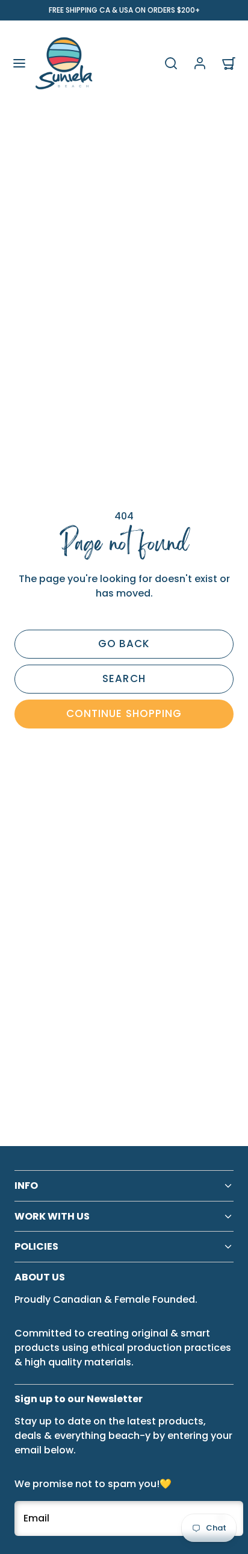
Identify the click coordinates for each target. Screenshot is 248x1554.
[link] (199, 63)
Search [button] (123, 678)
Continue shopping (123, 713)
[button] (19, 63)
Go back (124, 643)
